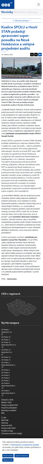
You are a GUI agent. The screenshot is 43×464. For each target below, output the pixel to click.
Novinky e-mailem (8, 410)
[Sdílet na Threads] (32, 54)
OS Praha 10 (5, 337)
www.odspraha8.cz (8, 387)
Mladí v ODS (6, 402)
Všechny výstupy (21, 20)
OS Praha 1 (5, 330)
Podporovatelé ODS (9, 405)
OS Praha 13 (5, 350)
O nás (3, 417)
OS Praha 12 (5, 342)
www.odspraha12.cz (8, 346)
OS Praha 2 (5, 362)
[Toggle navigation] (39, 4)
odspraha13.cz (7, 352)
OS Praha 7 (5, 380)
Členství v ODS (7, 400)
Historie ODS (6, 425)
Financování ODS (8, 428)
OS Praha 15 (5, 360)
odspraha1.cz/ (7, 332)
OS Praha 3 (5, 370)
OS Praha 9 (5, 391)
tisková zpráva (12, 279)
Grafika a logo (7, 431)
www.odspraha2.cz (8, 366)
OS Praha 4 (5, 373)
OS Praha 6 (5, 378)
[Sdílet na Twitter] (36, 54)
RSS (2, 413)
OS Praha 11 (5, 340)
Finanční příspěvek (9, 408)
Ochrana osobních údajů (11, 433)
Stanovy (4, 423)
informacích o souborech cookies (25, 444)
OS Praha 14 (5, 357)
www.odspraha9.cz (8, 394)
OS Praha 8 (5, 383)
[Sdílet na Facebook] (40, 54)
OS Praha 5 (5, 375)
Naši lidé (4, 420)
